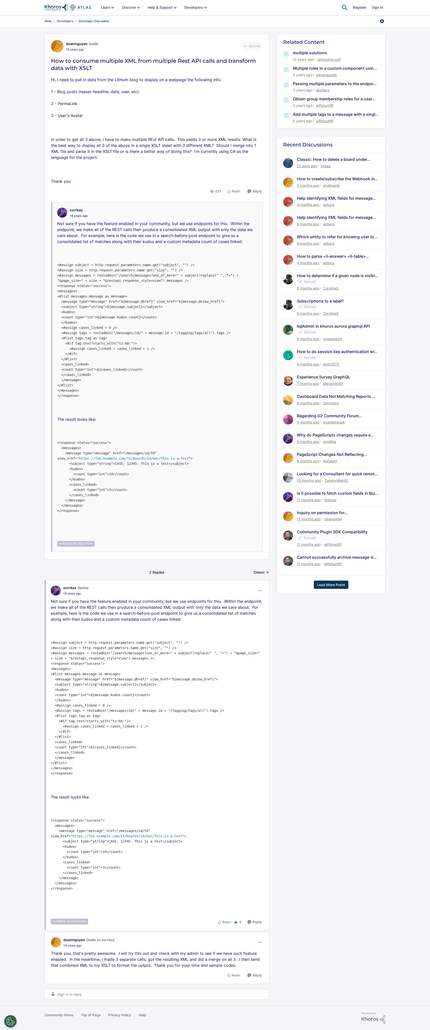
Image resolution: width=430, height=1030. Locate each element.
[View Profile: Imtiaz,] (288, 163)
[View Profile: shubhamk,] (288, 182)
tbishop (330, 500)
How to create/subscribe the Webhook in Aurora (336, 179)
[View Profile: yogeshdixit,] (288, 330)
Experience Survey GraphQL (323, 376)
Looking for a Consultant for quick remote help (337, 474)
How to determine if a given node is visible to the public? (337, 275)
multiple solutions (310, 52)
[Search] (345, 7)
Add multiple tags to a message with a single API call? (335, 114)
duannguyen (77, 44)
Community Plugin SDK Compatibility (332, 531)
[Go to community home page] (68, 7)
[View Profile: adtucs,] (288, 202)
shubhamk (331, 185)
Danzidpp (331, 403)
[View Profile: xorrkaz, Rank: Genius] (56, 591)
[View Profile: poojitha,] (288, 439)
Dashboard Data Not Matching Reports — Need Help (336, 396)
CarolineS (330, 288)
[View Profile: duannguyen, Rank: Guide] (57, 46)
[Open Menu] (381, 21)
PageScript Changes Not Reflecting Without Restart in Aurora (330, 454)
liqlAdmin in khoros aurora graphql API (333, 326)
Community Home (59, 1015)
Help (142, 1015)
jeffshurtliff (324, 105)
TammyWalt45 (336, 480)
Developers (65, 21)
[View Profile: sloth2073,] (288, 355)
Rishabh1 (330, 461)
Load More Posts (331, 585)
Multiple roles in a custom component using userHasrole (334, 68)
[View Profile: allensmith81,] (288, 381)
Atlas (48, 21)
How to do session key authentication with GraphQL (337, 351)
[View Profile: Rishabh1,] (288, 458)
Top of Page (91, 1015)
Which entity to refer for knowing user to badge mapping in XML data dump (335, 237)
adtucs (328, 204)
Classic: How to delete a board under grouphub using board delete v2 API (332, 159)
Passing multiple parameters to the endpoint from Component (335, 83)
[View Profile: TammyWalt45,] (288, 478)
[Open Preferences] (10, 1021)
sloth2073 (331, 364)
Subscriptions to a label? (320, 301)
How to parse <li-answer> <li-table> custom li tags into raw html (331, 256)
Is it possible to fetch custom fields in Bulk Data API (337, 493)
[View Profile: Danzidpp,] (288, 400)
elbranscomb (326, 75)
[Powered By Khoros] (373, 1018)
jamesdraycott (329, 59)
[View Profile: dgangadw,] (288, 516)
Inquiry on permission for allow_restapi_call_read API (322, 512)
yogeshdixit (332, 339)
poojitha (329, 441)
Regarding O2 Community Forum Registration (328, 416)
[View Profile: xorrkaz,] (62, 213)
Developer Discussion (94, 21)
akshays (322, 90)
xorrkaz (76, 210)
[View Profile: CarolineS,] (288, 279)
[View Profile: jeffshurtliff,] (288, 536)
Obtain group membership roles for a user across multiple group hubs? (332, 99)
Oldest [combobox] (261, 572)
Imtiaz (326, 166)
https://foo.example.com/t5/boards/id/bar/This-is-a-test (134, 458)
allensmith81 (333, 383)
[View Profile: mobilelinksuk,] (288, 419)
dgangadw (333, 519)
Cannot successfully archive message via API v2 (336, 557)
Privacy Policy (119, 1015)
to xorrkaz (105, 940)
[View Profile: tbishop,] (288, 497)
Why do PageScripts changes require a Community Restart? (334, 435)
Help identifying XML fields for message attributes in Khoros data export (335, 198)
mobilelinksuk (334, 422)
